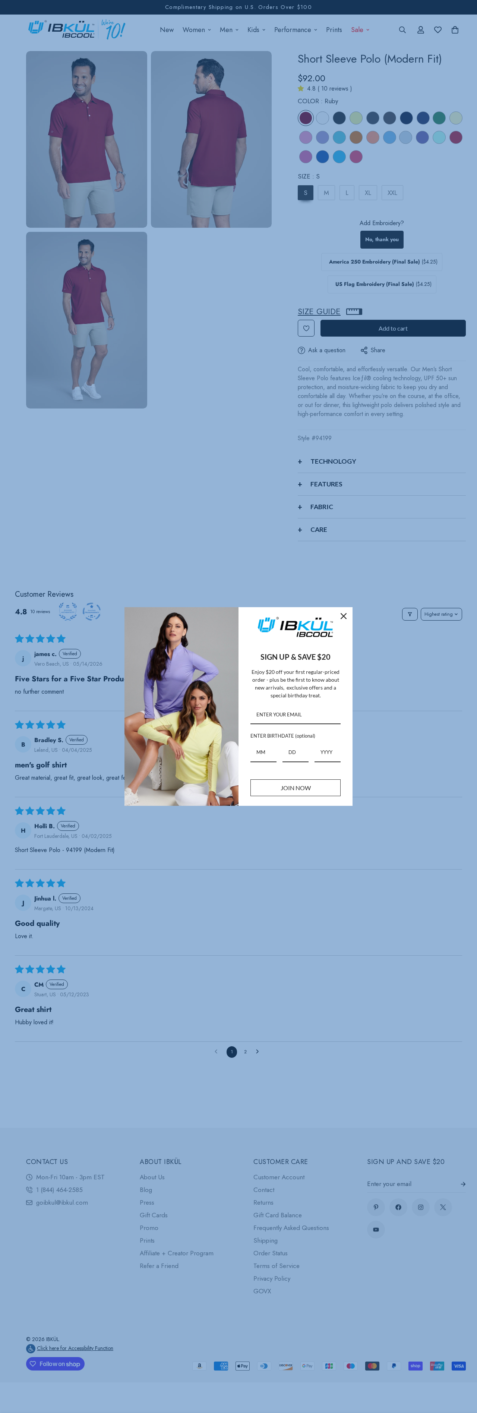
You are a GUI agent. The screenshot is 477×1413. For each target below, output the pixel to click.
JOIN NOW (296, 787)
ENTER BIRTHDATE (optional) (282, 736)
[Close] (344, 616)
